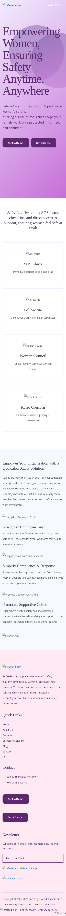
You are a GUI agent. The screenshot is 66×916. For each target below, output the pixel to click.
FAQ (5, 757)
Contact (7, 751)
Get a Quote (43, 143)
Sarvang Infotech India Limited (45, 899)
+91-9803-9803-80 (17, 782)
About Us (8, 729)
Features (7, 735)
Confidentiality (28, 909)
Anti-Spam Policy (47, 909)
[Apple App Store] (28, 868)
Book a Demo (15, 143)
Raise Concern (33, 407)
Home (6, 724)
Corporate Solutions (14, 740)
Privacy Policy (10, 909)
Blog (5, 746)
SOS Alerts (33, 264)
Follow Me (33, 310)
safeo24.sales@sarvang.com (22, 776)
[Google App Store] (11, 868)
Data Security (10, 904)
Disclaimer (25, 904)
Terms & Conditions (44, 904)
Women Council (33, 356)
